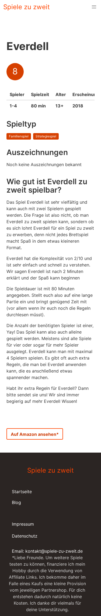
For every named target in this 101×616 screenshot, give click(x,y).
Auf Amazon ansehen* (35, 434)
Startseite (22, 491)
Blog (16, 502)
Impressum (23, 524)
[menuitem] (94, 7)
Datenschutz (24, 536)
